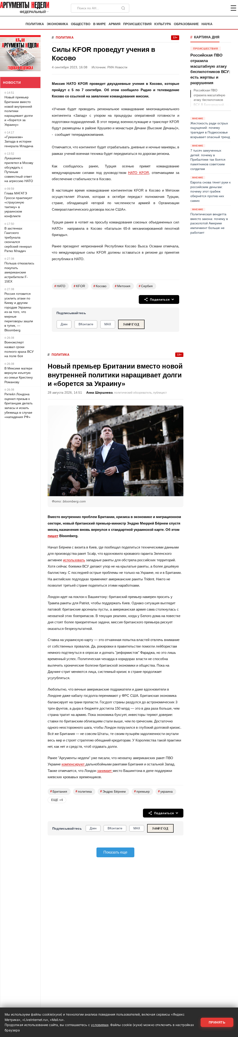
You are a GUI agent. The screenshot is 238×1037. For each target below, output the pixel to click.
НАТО (59, 286)
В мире (99, 24)
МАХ (107, 324)
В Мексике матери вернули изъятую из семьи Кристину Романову (18, 375)
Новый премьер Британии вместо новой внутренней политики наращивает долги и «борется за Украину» (18, 110)
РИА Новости (117, 67)
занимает (105, 771)
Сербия (146, 286)
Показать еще (115, 852)
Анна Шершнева (99, 392)
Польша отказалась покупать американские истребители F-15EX (19, 272)
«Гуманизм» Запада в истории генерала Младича (18, 141)
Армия (114, 24)
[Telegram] (209, 8)
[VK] (220, 8)
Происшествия (137, 24)
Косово (99, 286)
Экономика (57, 24)
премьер (142, 791)
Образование (186, 24)
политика (84, 791)
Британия (58, 791)
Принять (217, 1022)
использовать (74, 560)
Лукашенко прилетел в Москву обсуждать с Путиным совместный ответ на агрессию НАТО (18, 169)
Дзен (64, 324)
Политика (35, 24)
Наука (207, 24)
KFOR (79, 286)
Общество (80, 24)
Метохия (122, 286)
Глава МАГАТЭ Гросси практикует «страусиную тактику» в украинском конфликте (18, 204)
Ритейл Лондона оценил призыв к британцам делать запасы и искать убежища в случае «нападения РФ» (18, 405)
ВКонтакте (86, 324)
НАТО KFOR (138, 173)
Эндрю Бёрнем (113, 791)
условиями (99, 1025)
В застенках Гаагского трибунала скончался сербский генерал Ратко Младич (18, 239)
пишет (53, 536)
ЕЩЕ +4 (57, 800)
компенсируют (74, 764)
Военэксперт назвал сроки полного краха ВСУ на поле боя (19, 349)
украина (165, 791)
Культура (162, 24)
